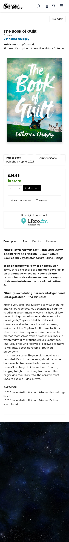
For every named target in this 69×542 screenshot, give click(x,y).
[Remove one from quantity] (10, 188)
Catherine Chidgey (16, 39)
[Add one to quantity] (20, 188)
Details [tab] (36, 241)
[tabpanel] (34, 331)
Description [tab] (11, 241)
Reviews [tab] (51, 241)
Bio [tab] (25, 241)
